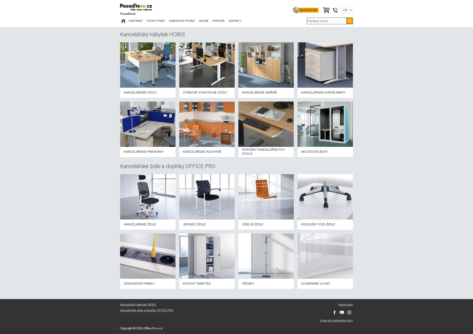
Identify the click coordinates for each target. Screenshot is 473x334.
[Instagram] (349, 312)
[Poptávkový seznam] (326, 10)
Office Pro (138, 7)
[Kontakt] (335, 10)
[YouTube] (342, 312)
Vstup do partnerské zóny (336, 320)
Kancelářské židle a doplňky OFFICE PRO (146, 310)
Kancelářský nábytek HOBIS (138, 304)
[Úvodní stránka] (123, 20)
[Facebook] (334, 312)
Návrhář (308, 10)
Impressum (345, 304)
